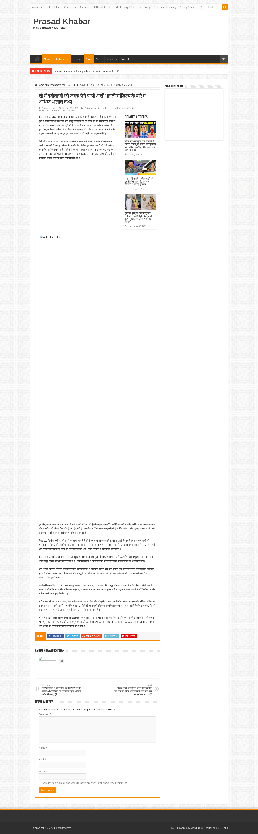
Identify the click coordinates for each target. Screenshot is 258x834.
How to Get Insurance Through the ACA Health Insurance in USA (86, 71)
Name (43, 747)
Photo (89, 59)
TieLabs (223, 827)
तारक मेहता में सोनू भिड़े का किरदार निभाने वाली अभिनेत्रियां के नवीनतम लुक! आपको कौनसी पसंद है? (61, 690)
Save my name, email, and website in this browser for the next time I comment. (84, 782)
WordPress (197, 827)
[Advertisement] (194, 114)
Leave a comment (50, 110)
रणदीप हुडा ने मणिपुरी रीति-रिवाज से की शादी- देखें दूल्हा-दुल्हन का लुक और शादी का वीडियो (139, 217)
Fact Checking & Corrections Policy (132, 7)
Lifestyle (77, 59)
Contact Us (70, 7)
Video (99, 59)
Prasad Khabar (62, 21)
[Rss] (202, 7)
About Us (37, 7)
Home (40, 85)
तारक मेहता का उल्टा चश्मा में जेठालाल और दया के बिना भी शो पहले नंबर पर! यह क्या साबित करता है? (133, 690)
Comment (45, 714)
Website (43, 771)
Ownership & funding (165, 7)
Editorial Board (102, 7)
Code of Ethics (53, 7)
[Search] (225, 7)
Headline (104, 108)
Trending (37, 59)
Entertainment (61, 59)
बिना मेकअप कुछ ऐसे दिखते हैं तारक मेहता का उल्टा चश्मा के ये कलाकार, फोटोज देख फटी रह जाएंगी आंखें (140, 145)
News (47, 59)
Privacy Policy (187, 7)
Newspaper (121, 108)
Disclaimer (85, 7)
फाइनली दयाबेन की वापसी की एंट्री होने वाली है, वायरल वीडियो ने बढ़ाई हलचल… (139, 181)
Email (42, 759)
